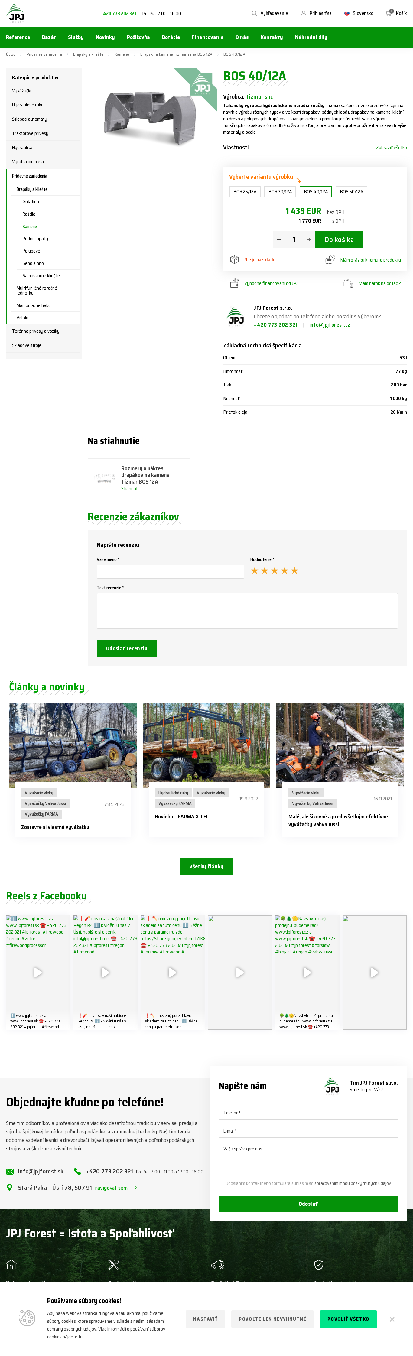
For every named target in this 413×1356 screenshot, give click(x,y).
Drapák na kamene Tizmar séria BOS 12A (176, 54)
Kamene (122, 54)
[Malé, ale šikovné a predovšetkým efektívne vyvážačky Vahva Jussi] (340, 745)
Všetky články (206, 866)
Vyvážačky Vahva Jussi (45, 803)
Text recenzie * (110, 588)
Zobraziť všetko (391, 147)
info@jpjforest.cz (329, 325)
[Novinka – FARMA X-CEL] (206, 745)
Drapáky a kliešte (88, 54)
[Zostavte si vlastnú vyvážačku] (73, 745)
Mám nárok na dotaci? (380, 283)
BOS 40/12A (316, 191)
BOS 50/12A (351, 191)
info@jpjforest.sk (41, 1171)
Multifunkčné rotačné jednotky (37, 291)
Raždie (29, 214)
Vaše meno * (108, 559)
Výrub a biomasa (28, 161)
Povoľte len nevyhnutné (272, 1319)
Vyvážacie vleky (39, 793)
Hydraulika (22, 147)
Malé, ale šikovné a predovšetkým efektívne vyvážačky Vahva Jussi (338, 820)
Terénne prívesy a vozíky (36, 331)
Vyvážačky (22, 90)
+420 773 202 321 (118, 13)
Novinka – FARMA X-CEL (182, 816)
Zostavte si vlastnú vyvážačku (55, 827)
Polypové (31, 251)
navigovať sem (111, 1188)
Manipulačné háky (34, 305)
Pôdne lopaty (35, 238)
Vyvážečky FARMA (41, 814)
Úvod (10, 54)
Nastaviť (205, 1319)
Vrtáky (23, 317)
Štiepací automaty (29, 119)
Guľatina (31, 201)
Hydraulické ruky (28, 105)
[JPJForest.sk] (15, 13)
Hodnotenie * (262, 559)
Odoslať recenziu (127, 648)
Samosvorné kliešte (41, 275)
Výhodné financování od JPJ (271, 283)
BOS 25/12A (244, 191)
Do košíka (339, 239)
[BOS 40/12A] (152, 112)
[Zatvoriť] (391, 1319)
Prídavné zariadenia (44, 54)
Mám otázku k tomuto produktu (370, 260)
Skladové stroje (26, 345)
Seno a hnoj (34, 263)
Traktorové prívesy (30, 133)
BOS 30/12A (280, 191)
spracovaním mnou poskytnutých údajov (352, 1183)
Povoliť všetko (348, 1319)
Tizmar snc (259, 96)
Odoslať (308, 1204)
